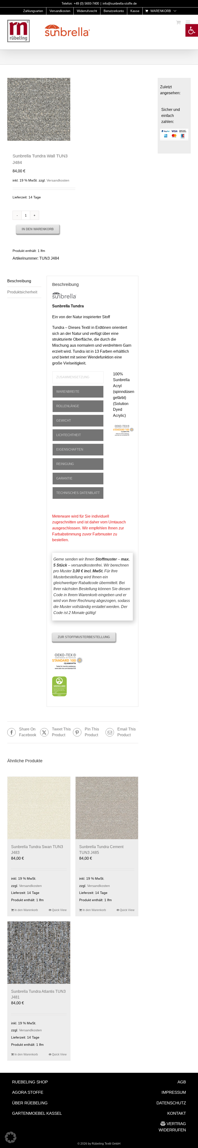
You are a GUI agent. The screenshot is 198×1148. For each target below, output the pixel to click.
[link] (191, 30)
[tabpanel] (123, 406)
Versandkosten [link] (58, 180)
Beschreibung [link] (19, 281)
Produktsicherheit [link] (22, 292)
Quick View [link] (59, 910)
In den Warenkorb (38, 229)
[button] (10, 1137)
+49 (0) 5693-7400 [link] (86, 3)
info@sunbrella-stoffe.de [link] (120, 3)
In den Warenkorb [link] (26, 910)
